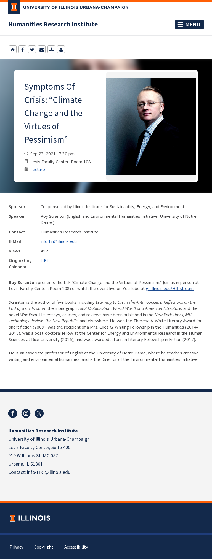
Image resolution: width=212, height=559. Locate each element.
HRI (44, 260)
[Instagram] (26, 413)
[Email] (42, 49)
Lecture (37, 169)
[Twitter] (32, 49)
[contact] (61, 49)
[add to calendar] (51, 49)
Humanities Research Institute (53, 24)
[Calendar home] (13, 49)
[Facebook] (22, 49)
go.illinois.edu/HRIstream (170, 288)
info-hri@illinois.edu (59, 241)
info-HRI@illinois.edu (48, 472)
